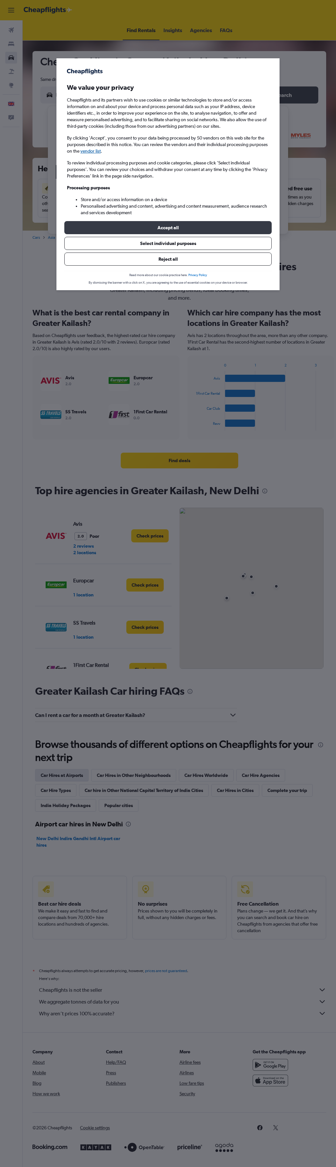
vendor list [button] (90, 151)
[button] (168, 227)
